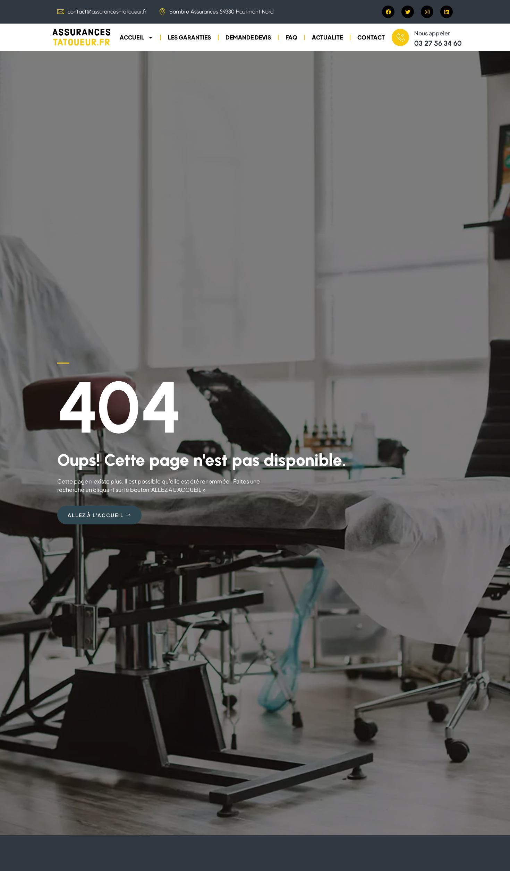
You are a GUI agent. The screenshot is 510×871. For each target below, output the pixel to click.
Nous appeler (432, 33)
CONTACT (371, 37)
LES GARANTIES (189, 37)
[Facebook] (388, 12)
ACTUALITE (327, 37)
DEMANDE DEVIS (248, 37)
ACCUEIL (132, 37)
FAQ (291, 37)
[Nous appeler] (400, 37)
